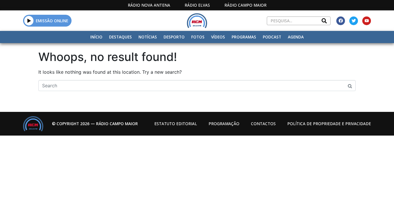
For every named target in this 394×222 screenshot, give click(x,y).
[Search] (324, 21)
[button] (29, 20)
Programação (224, 123)
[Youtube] (366, 20)
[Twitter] (353, 20)
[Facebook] (340, 20)
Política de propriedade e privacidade (329, 123)
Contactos (263, 123)
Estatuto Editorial (175, 123)
